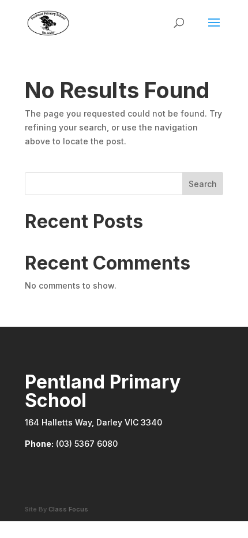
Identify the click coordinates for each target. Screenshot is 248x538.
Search (203, 184)
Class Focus (68, 509)
